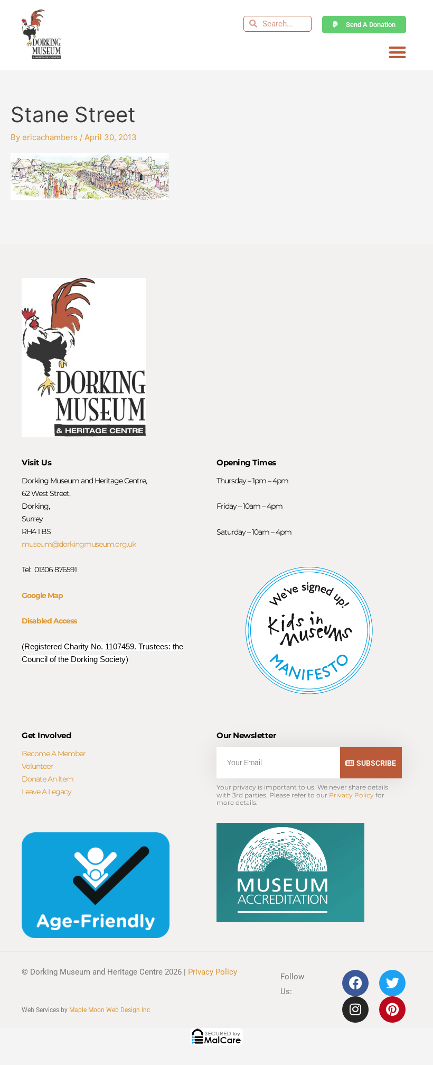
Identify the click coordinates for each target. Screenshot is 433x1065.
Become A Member (54, 753)
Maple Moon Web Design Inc (109, 1010)
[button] (397, 53)
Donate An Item (47, 779)
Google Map (42, 595)
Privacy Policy (351, 795)
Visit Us (36, 462)
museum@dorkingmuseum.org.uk (79, 544)
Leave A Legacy (46, 791)
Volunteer (37, 766)
